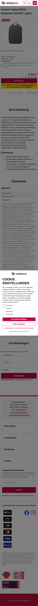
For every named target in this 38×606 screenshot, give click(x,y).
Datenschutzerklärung (15, 331)
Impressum (26, 331)
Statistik (8, 308)
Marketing (9, 311)
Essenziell (9, 305)
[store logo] (9, 3)
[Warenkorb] (30, 3)
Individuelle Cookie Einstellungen (19, 328)
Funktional (9, 314)
